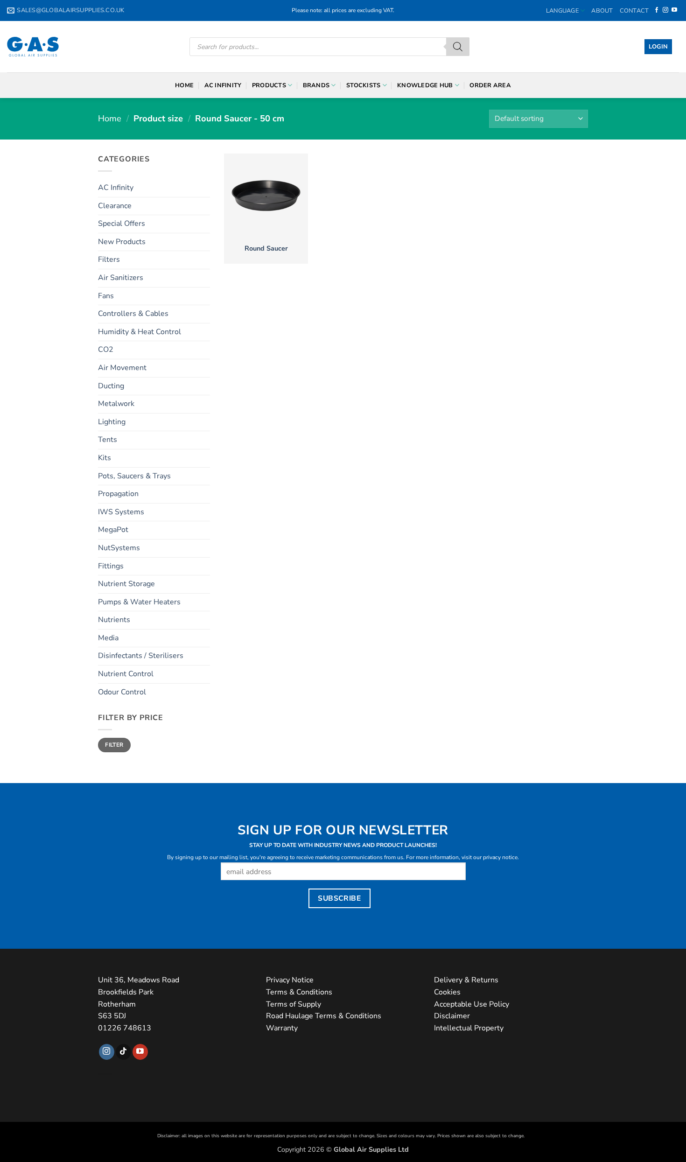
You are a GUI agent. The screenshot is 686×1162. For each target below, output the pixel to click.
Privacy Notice (290, 980)
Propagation (118, 494)
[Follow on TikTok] (123, 1052)
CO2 (105, 349)
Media (108, 638)
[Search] (457, 46)
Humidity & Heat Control (139, 332)
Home (184, 85)
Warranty (282, 1028)
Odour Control (122, 692)
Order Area (490, 85)
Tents (107, 439)
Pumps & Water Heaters (139, 602)
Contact (634, 11)
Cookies (447, 992)
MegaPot (113, 530)
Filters (109, 259)
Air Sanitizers (120, 278)
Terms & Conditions (299, 992)
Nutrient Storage (126, 584)
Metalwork (116, 404)
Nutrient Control (126, 674)
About (602, 11)
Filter (114, 745)
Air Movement (122, 368)
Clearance (115, 206)
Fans (106, 296)
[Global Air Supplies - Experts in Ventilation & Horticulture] (33, 46)
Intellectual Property (469, 1028)
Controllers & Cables (133, 313)
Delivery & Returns (466, 980)
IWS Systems (121, 512)
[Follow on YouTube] (674, 10)
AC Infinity (223, 85)
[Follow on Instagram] (665, 10)
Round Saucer (266, 248)
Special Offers (121, 223)
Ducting (111, 386)
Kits (104, 458)
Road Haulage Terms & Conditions (323, 1016)
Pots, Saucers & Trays (134, 476)
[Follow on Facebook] (656, 10)
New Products (122, 242)
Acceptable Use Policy (471, 1004)
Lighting (112, 422)
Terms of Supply (293, 1004)
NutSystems (119, 548)
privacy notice (500, 857)
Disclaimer (452, 1016)
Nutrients (114, 620)
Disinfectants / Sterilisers (140, 656)
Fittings (111, 566)
